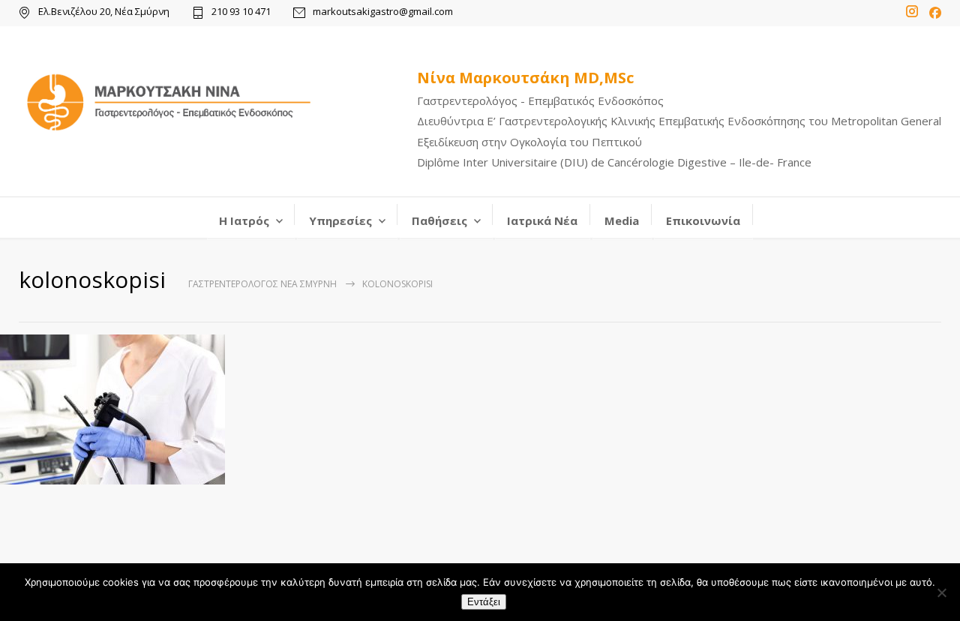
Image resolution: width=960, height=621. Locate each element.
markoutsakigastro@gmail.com (383, 12)
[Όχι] (941, 592)
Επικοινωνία (703, 220)
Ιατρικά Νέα (542, 220)
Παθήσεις (439, 220)
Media (621, 220)
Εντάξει (483, 602)
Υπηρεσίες (340, 220)
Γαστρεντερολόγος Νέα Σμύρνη (262, 284)
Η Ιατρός (244, 220)
